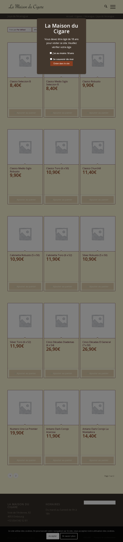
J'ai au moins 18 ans (63, 53)
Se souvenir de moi (63, 59)
